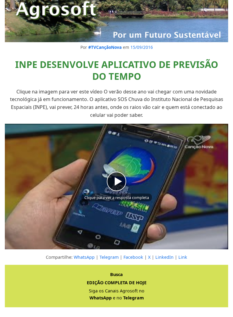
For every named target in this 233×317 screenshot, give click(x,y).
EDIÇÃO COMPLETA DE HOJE (117, 282)
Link (182, 257)
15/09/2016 (141, 47)
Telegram (109, 257)
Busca (116, 274)
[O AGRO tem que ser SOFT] (116, 21)
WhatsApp (84, 257)
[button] (116, 186)
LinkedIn (164, 257)
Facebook (133, 257)
